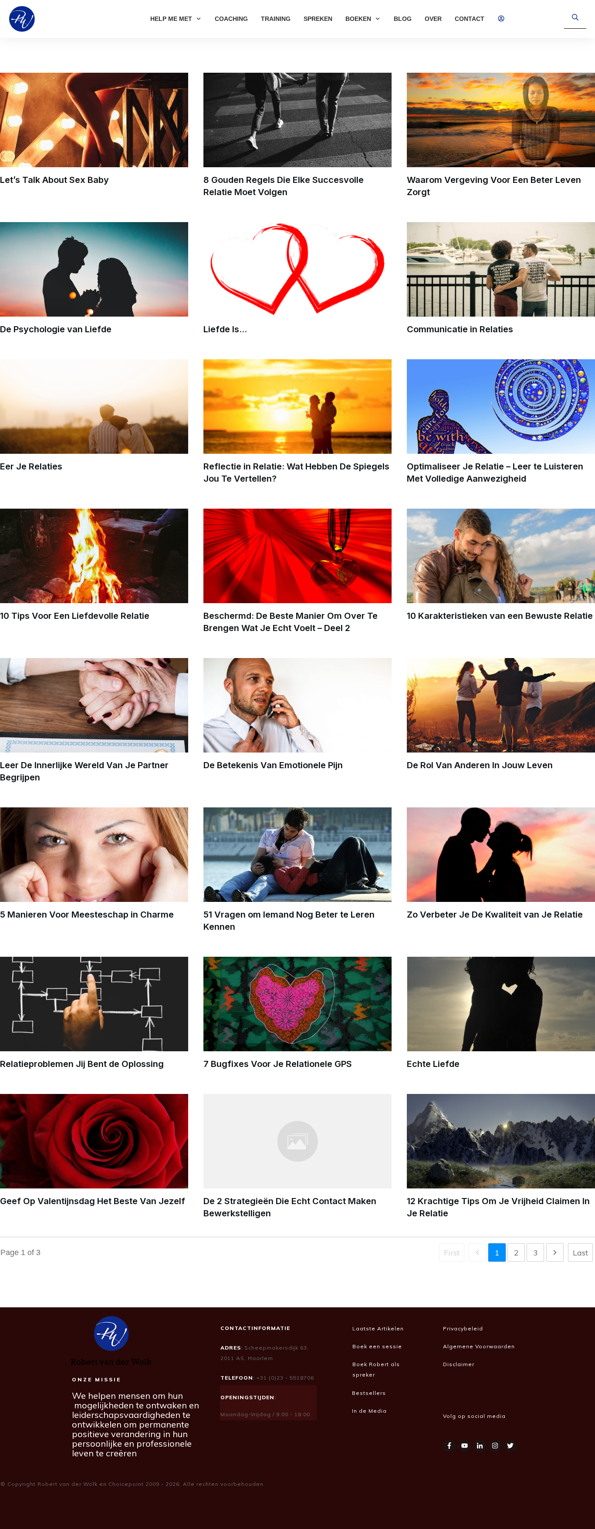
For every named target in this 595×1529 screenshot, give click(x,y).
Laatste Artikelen (378, 1328)
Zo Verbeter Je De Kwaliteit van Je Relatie (495, 914)
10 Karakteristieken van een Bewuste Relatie (500, 616)
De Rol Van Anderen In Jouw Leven (480, 765)
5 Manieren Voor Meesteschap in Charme (87, 914)
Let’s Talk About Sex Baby (54, 180)
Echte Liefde (433, 1064)
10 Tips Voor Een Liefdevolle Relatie (74, 616)
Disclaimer (459, 1364)
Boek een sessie (377, 1346)
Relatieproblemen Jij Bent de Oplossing (82, 1064)
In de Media (370, 1410)
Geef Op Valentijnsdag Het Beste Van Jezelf (92, 1201)
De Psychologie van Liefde (56, 329)
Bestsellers (369, 1393)
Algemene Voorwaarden (479, 1346)
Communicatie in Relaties (460, 329)
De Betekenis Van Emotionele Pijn (273, 765)
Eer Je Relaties (31, 466)
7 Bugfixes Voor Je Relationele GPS (277, 1064)
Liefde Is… (225, 329)
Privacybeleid (463, 1328)
